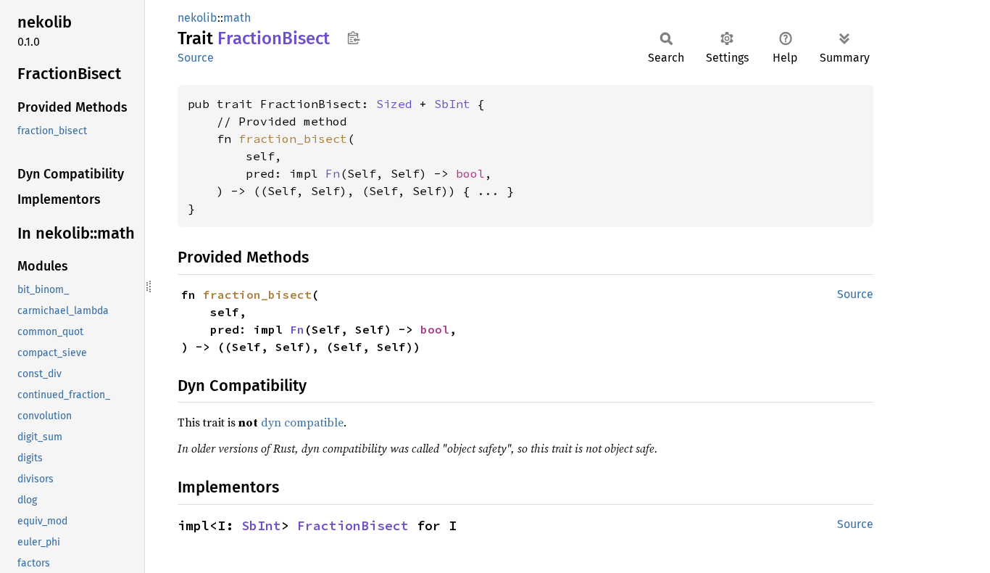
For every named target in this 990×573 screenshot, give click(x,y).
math (237, 18)
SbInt (452, 103)
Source (196, 58)
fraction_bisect (292, 138)
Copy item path (353, 37)
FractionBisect (353, 525)
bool (470, 173)
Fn (332, 173)
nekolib (197, 18)
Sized (394, 103)
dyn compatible (302, 422)
